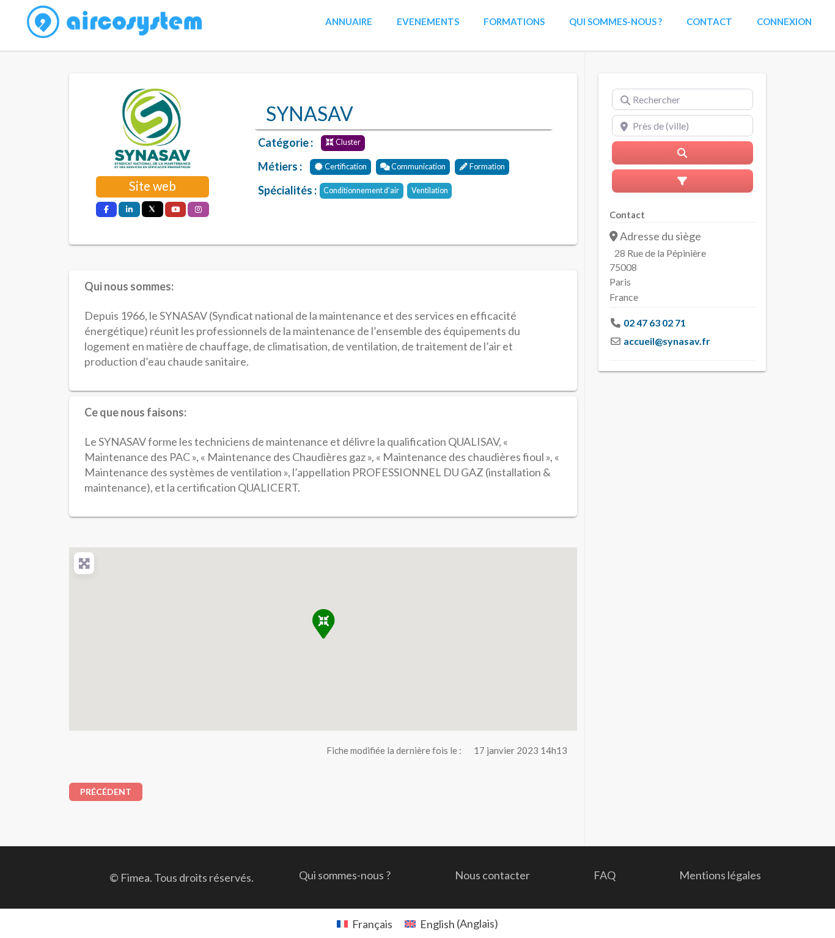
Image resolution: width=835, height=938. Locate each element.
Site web (152, 186)
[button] (323, 623)
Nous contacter (492, 875)
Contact (709, 21)
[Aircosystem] (115, 22)
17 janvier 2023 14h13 (520, 750)
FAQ (605, 875)
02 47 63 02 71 (654, 322)
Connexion (784, 21)
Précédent (105, 791)
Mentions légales (720, 875)
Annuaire (348, 21)
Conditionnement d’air (361, 190)
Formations (514, 21)
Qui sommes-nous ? (615, 21)
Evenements (428, 21)
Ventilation (429, 190)
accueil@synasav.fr (666, 341)
